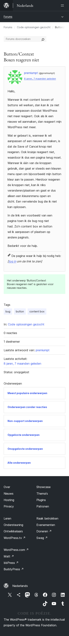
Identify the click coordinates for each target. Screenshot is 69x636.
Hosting (9, 500)
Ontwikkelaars (13, 531)
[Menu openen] (63, 5)
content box (37, 311)
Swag (42, 538)
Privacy (9, 506)
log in (12, 261)
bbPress (11, 563)
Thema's (42, 493)
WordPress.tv (15, 538)
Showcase (43, 487)
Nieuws (8, 493)
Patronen (42, 506)
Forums (8, 16)
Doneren (44, 531)
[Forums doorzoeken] (42, 39)
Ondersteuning (13, 525)
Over (7, 487)
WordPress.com (16, 550)
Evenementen (45, 525)
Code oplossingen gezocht (33, 27)
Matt (9, 556)
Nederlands (20, 586)
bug (8, 311)
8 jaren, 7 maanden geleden (40, 78)
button (20, 311)
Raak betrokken (47, 518)
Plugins (41, 500)
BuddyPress (14, 569)
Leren (7, 518)
